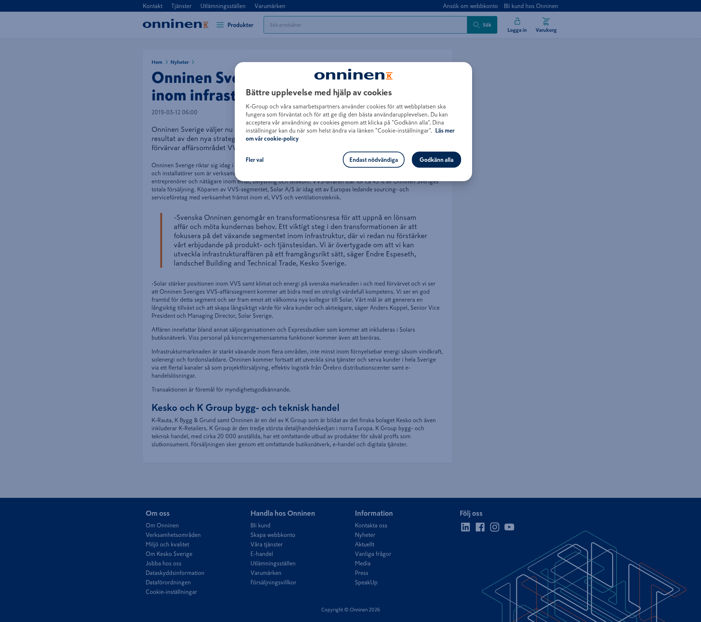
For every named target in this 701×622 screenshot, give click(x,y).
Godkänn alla (436, 160)
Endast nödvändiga (373, 160)
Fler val (255, 160)
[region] (353, 121)
